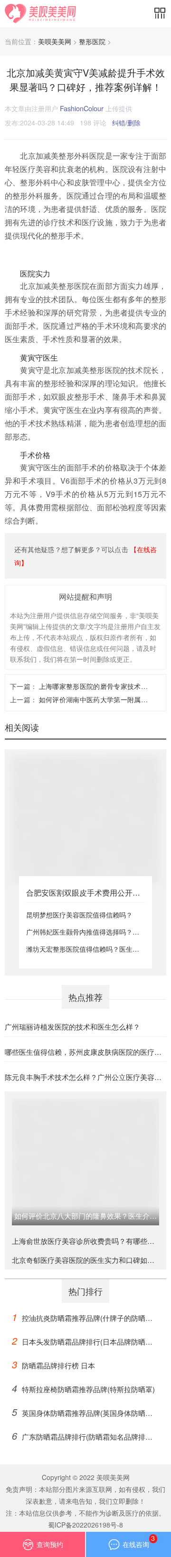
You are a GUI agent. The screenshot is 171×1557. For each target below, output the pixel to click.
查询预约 (50, 1544)
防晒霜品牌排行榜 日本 (53, 1364)
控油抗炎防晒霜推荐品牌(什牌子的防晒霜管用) (82, 1318)
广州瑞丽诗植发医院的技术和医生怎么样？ (72, 1027)
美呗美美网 (54, 41)
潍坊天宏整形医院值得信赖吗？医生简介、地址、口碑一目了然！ (82, 949)
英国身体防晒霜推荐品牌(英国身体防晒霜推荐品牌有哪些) (82, 1413)
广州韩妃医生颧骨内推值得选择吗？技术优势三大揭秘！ (82, 932)
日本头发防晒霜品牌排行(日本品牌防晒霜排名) (82, 1342)
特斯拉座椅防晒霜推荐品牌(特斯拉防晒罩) (83, 1388)
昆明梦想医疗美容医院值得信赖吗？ (79, 914)
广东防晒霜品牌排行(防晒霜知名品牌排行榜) (82, 1437)
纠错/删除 (126, 122)
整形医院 (92, 41)
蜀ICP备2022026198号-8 (85, 1524)
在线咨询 (139, 1541)
